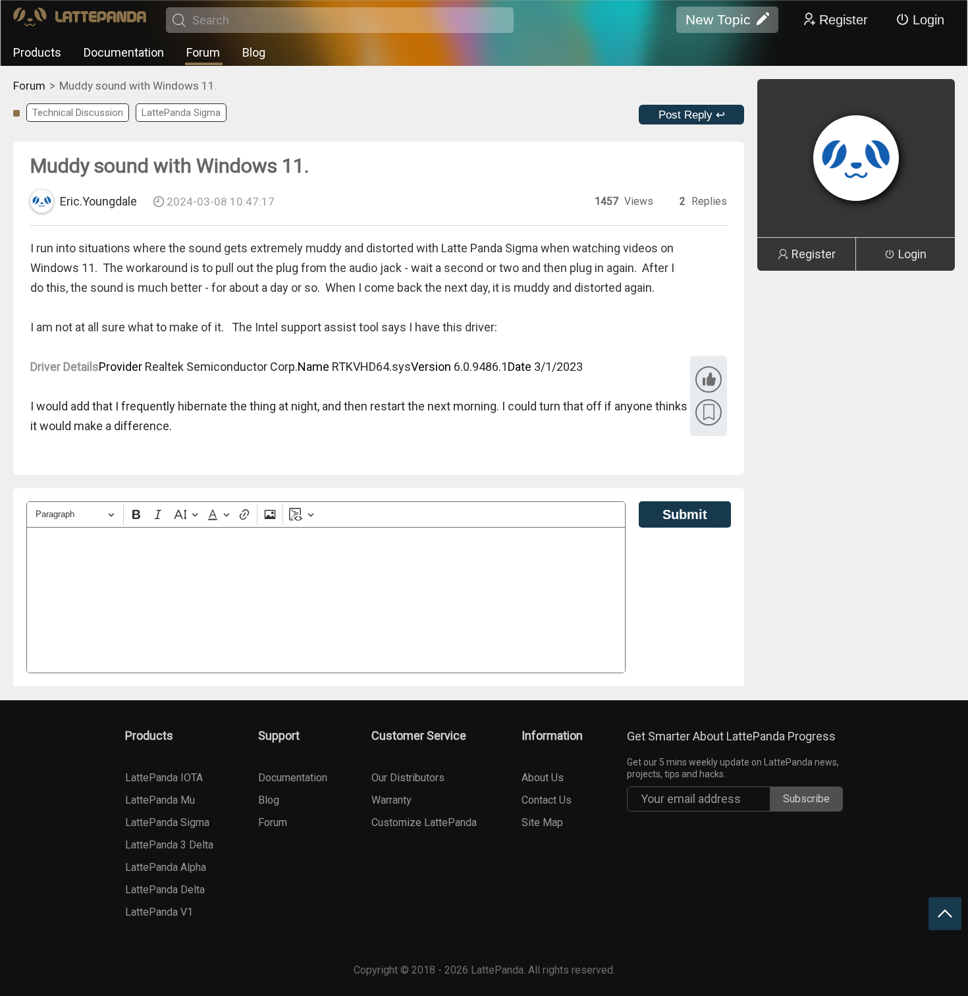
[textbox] (326, 600)
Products (37, 52)
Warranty (391, 800)
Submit (684, 514)
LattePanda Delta (165, 889)
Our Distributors (407, 777)
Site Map (542, 822)
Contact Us (547, 800)
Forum (203, 52)
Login (928, 20)
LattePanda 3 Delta (169, 845)
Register (843, 20)
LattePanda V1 (159, 912)
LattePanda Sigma (181, 113)
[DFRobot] (79, 20)
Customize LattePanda (424, 822)
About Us (543, 777)
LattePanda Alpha (165, 867)
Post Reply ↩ (692, 115)
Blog (253, 52)
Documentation (124, 52)
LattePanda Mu (160, 800)
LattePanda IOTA (164, 777)
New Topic (718, 19)
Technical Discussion (77, 113)
